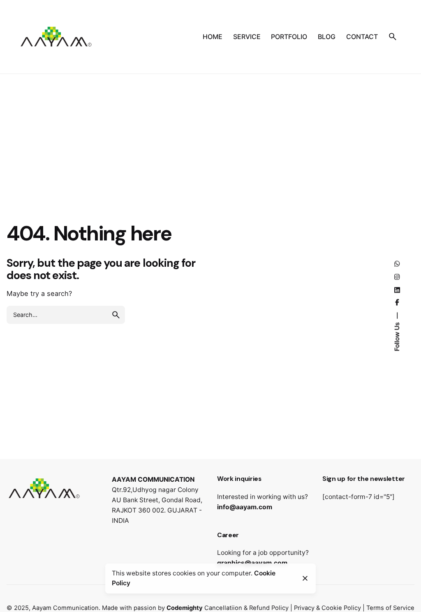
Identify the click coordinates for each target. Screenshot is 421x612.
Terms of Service (390, 608)
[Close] (305, 578)
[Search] (392, 36)
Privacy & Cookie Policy (327, 608)
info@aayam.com (244, 507)
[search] (116, 315)
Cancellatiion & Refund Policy (246, 608)
